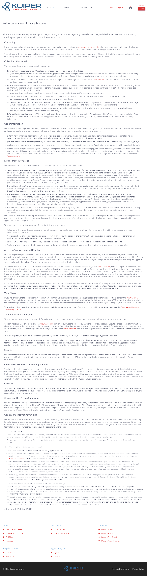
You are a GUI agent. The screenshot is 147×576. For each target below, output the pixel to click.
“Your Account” (99, 79)
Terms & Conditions (16, 458)
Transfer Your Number (15, 533)
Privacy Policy (138, 569)
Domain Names (107, 529)
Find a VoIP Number (14, 529)
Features (9, 541)
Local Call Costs (60, 529)
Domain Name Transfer (110, 541)
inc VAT (141, 5)
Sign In (110, 7)
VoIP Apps (10, 556)
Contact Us (10, 552)
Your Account (132, 297)
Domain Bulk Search (109, 537)
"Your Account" (103, 266)
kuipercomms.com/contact (89, 47)
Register (120, 7)
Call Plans (9, 537)
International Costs (61, 533)
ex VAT (142, 9)
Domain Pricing (107, 533)
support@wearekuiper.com (112, 49)
